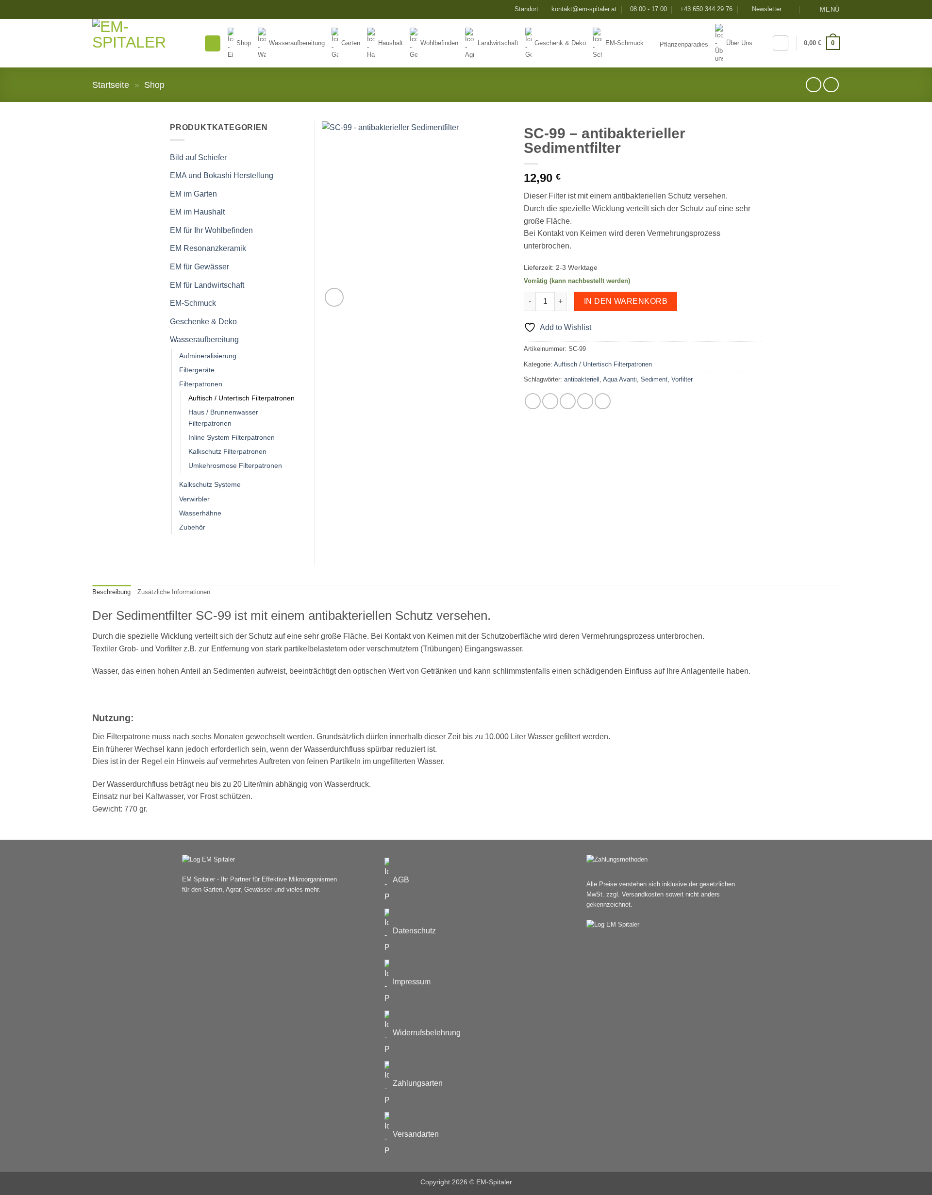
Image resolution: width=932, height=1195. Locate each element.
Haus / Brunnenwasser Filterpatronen (223, 417)
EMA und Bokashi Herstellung (221, 175)
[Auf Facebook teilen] (533, 401)
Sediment (654, 379)
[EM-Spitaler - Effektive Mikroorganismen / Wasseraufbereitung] (140, 43)
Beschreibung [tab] (111, 592)
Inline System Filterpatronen (231, 437)
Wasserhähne (200, 513)
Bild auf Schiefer (198, 157)
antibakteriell (581, 379)
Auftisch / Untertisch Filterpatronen (603, 364)
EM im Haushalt (197, 212)
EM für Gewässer (199, 267)
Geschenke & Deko (203, 321)
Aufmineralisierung (207, 356)
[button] (762, 9)
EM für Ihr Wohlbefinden (211, 230)
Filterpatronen (200, 384)
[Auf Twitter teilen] (550, 401)
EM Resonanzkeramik (208, 248)
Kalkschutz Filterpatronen (227, 451)
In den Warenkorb (625, 301)
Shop (154, 85)
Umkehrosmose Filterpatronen (235, 465)
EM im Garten (193, 194)
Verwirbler (194, 499)
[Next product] (813, 84)
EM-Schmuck (193, 303)
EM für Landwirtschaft (207, 285)
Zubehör (192, 527)
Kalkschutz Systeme (210, 484)
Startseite (110, 85)
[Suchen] (212, 43)
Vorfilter (682, 379)
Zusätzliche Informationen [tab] (173, 592)
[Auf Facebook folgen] (792, 9)
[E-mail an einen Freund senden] (568, 401)
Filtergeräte (197, 370)
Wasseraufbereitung (204, 339)
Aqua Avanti (620, 379)
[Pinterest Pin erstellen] (585, 401)
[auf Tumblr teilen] (603, 401)
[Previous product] (830, 84)
